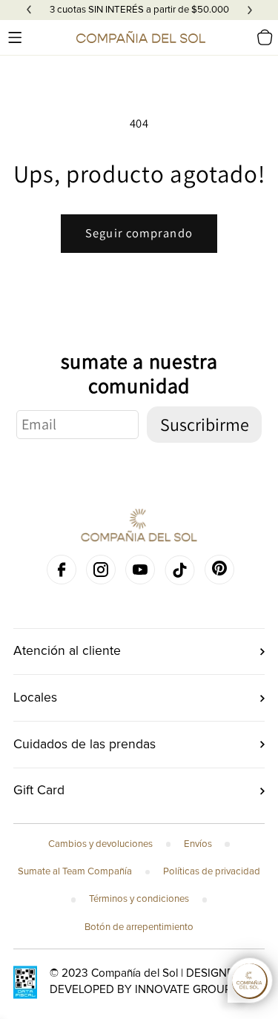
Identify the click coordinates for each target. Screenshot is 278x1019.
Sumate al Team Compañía (75, 871)
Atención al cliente (67, 651)
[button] (15, 37)
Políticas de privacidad (211, 871)
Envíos (198, 844)
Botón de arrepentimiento (139, 927)
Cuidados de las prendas (84, 744)
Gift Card (38, 790)
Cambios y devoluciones (100, 844)
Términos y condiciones (139, 899)
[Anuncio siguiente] (250, 10)
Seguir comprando (139, 233)
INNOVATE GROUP (183, 990)
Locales (35, 697)
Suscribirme (204, 424)
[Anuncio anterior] (29, 10)
